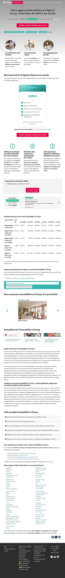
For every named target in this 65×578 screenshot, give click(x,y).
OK (29, 39)
